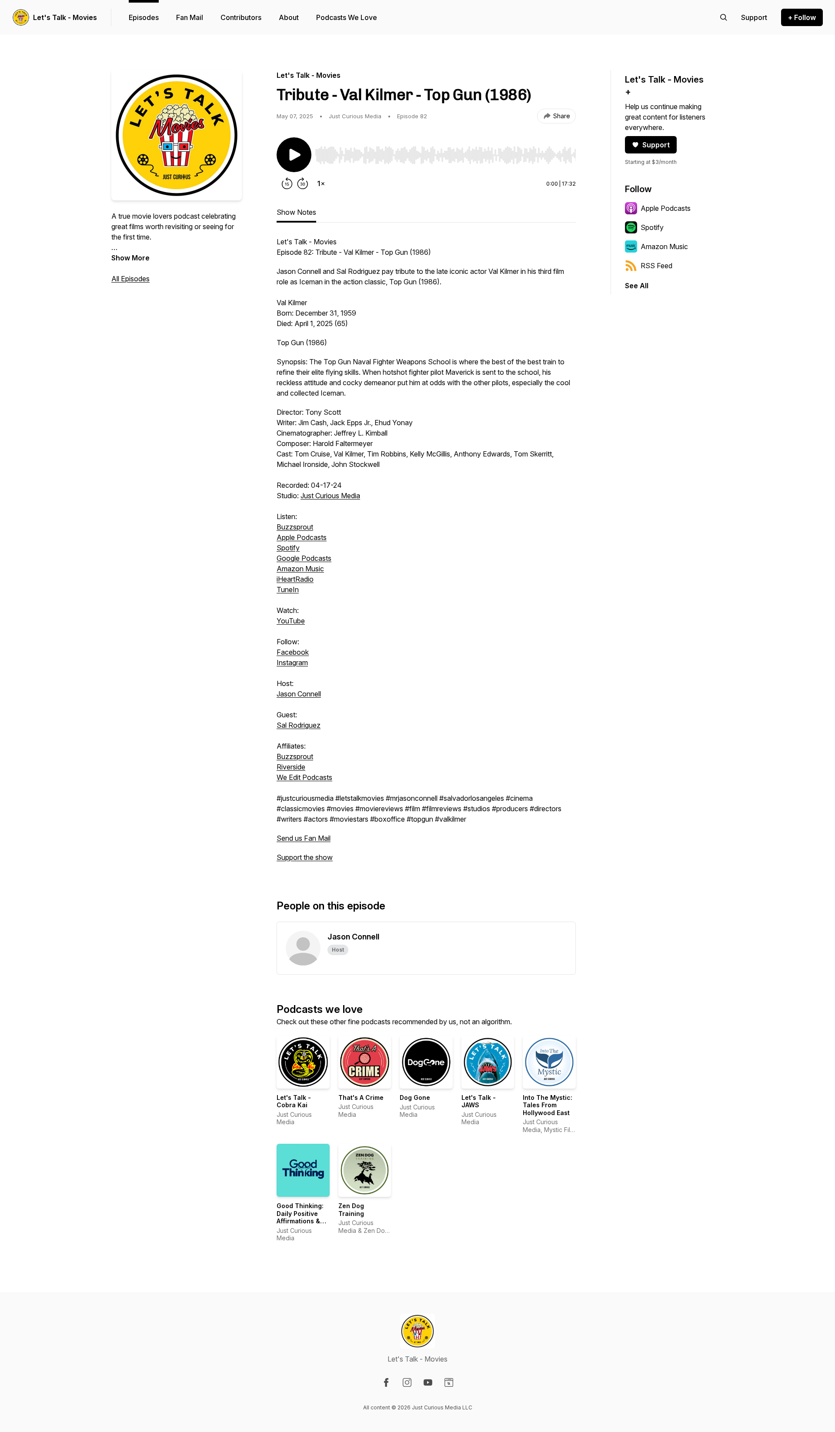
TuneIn (288, 589)
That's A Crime (361, 1097)
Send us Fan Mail (304, 838)
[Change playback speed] (321, 183)
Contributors (240, 17)
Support (656, 144)
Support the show (305, 857)
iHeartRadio (295, 579)
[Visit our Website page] (448, 1382)
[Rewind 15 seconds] (287, 183)
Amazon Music (300, 568)
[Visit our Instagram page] (407, 1382)
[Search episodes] (723, 17)
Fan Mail (189, 17)
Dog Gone (415, 1097)
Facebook (293, 652)
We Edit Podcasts (304, 777)
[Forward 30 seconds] (303, 183)
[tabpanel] (426, 553)
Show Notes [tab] (296, 212)
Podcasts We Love (346, 17)
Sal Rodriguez (299, 725)
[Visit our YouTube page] (428, 1382)
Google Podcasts (304, 558)
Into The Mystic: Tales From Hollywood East (547, 1105)
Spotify (288, 547)
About (289, 17)
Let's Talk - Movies (65, 17)
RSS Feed (656, 265)
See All (636, 285)
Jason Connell (299, 693)
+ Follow (802, 17)
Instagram (292, 662)
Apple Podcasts (302, 537)
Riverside (291, 767)
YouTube (291, 620)
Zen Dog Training (351, 1209)
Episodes (144, 17)
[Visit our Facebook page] (386, 1382)
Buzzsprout (295, 527)
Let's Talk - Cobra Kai (294, 1101)
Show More (130, 257)
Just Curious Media (330, 495)
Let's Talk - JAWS (478, 1101)
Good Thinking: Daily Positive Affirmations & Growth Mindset (301, 1217)
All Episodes (130, 278)
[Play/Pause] (294, 154)
